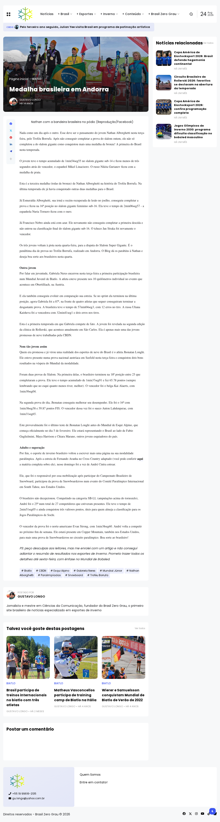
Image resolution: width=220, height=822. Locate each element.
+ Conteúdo (131, 14)
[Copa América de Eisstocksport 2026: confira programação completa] (163, 107)
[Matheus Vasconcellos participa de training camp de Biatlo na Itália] (76, 657)
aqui (140, 458)
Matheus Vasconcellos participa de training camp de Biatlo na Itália (75, 695)
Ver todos (140, 628)
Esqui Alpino (61, 570)
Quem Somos (90, 774)
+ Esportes (84, 14)
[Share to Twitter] (11, 130)
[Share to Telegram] (11, 151)
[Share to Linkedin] (11, 144)
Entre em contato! (93, 782)
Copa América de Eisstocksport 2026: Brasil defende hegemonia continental (193, 58)
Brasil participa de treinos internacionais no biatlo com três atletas (26, 697)
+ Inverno (107, 14)
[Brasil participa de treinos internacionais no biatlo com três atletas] (28, 657)
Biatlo (36, 79)
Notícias (46, 14)
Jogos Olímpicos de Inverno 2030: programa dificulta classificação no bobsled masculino (193, 131)
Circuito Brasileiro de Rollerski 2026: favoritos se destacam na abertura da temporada (193, 82)
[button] (11, 159)
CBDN (42, 570)
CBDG (10, 27)
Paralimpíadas (51, 575)
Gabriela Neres (85, 570)
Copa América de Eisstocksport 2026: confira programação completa (190, 107)
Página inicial (19, 79)
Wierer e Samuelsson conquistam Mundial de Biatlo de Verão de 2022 (123, 695)
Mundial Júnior (112, 570)
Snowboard (75, 575)
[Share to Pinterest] (11, 137)
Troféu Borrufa (99, 575)
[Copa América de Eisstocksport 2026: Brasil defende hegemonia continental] (163, 58)
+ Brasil (63, 14)
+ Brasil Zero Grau (162, 14)
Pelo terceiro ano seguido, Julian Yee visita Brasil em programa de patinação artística (85, 27)
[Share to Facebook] (11, 124)
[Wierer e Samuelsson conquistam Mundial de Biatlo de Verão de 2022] (123, 657)
